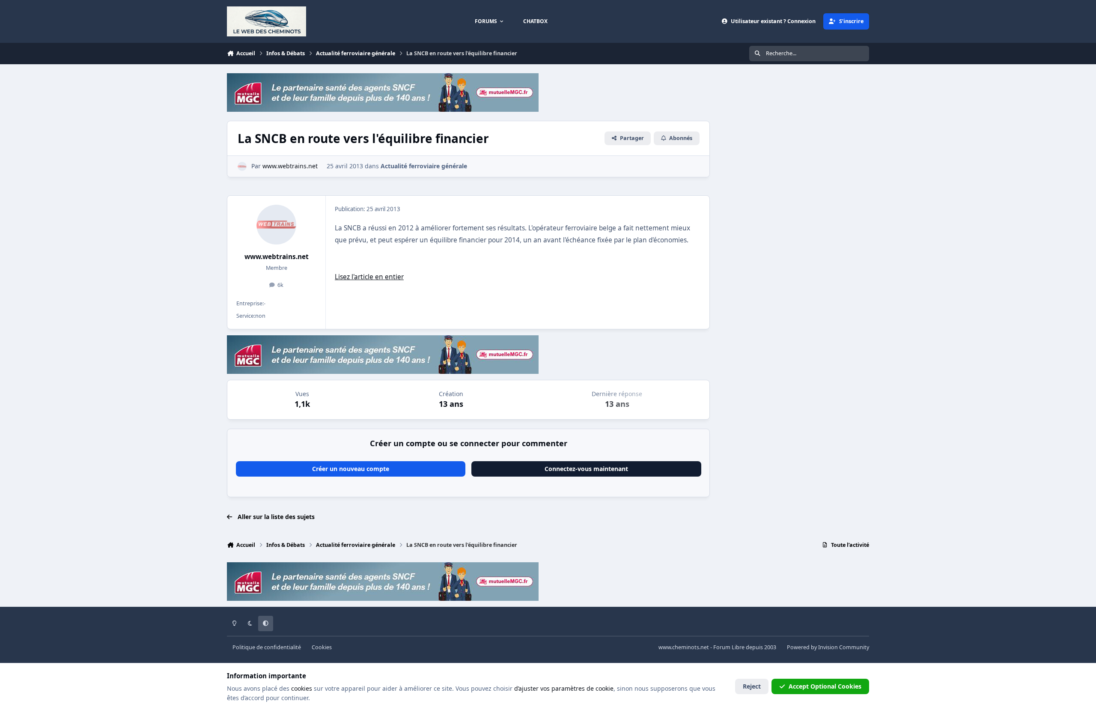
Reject (752, 686)
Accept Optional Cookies (825, 686)
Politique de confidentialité (266, 647)
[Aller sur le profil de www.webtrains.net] (242, 166)
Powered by (828, 647)
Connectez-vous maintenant (586, 469)
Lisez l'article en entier (369, 276)
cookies (301, 688)
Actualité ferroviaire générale (424, 166)
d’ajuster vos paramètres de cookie (564, 688)
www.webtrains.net (276, 256)
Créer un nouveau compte (350, 469)
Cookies (322, 647)
